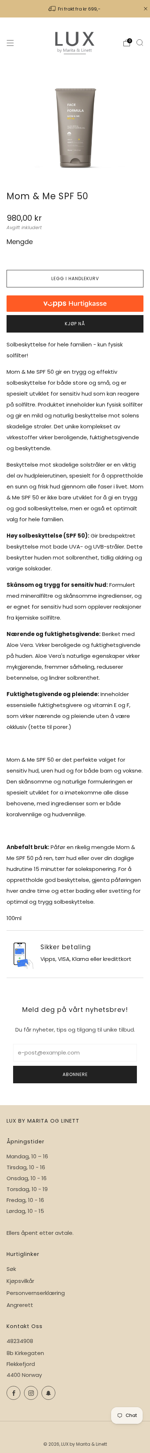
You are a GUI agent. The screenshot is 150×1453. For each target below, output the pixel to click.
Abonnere (75, 1074)
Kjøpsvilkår (20, 1281)
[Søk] (139, 42)
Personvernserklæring (36, 1293)
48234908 (20, 1341)
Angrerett (20, 1305)
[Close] (145, 8)
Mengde (20, 241)
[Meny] (10, 43)
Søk (11, 1269)
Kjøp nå (75, 324)
